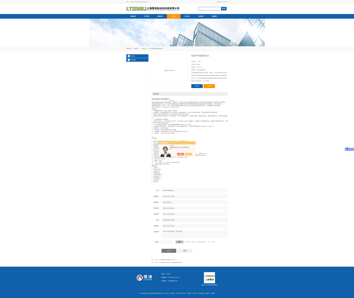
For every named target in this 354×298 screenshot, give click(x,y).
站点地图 (212, 293)
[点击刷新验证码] (179, 242)
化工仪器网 (201, 293)
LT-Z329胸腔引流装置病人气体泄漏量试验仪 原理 (170, 262)
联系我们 (225, 1)
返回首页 (219, 1)
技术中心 (187, 16)
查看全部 (133, 60)
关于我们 (146, 16)
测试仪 (144, 48)
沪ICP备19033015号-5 (181, 293)
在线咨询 (200, 16)
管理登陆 (207, 293)
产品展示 (173, 16)
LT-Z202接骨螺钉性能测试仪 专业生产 (167, 259)
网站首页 (133, 16)
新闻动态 (160, 16)
